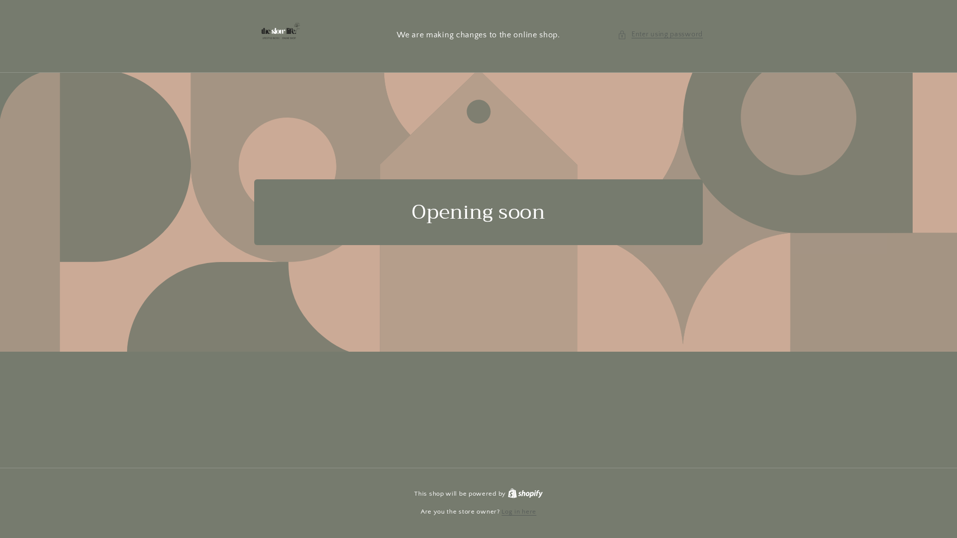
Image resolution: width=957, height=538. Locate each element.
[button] (660, 34)
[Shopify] (525, 493)
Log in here (518, 511)
